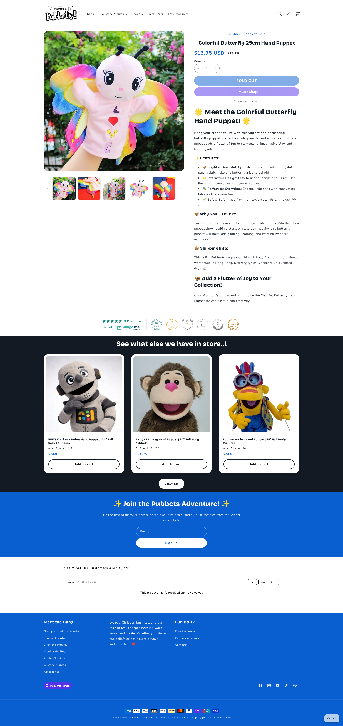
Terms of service (179, 717)
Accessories (51, 672)
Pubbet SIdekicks (55, 658)
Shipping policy (200, 717)
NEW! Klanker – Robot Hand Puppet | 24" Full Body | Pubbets (80, 441)
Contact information (224, 717)
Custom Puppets (55, 665)
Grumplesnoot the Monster (62, 631)
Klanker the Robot (56, 651)
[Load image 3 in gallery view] (114, 188)
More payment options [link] (246, 101)
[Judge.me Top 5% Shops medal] (218, 324)
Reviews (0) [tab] (72, 582)
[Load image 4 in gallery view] (139, 188)
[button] (92, 14)
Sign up (171, 543)
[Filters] (252, 582)
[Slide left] (48, 188)
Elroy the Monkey (56, 645)
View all (171, 484)
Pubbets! (123, 717)
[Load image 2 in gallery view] (89, 188)
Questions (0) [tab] (89, 582)
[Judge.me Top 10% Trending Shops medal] (233, 324)
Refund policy (139, 717)
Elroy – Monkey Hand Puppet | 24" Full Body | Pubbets (168, 441)
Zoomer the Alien (55, 638)
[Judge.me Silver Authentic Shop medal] (187, 324)
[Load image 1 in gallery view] (64, 188)
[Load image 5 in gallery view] (163, 188)
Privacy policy (159, 717)
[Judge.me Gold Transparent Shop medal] (172, 324)
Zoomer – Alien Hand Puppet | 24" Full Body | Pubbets (255, 441)
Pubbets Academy (187, 638)
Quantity (199, 61)
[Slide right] (180, 188)
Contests (181, 645)
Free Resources (185, 631)
